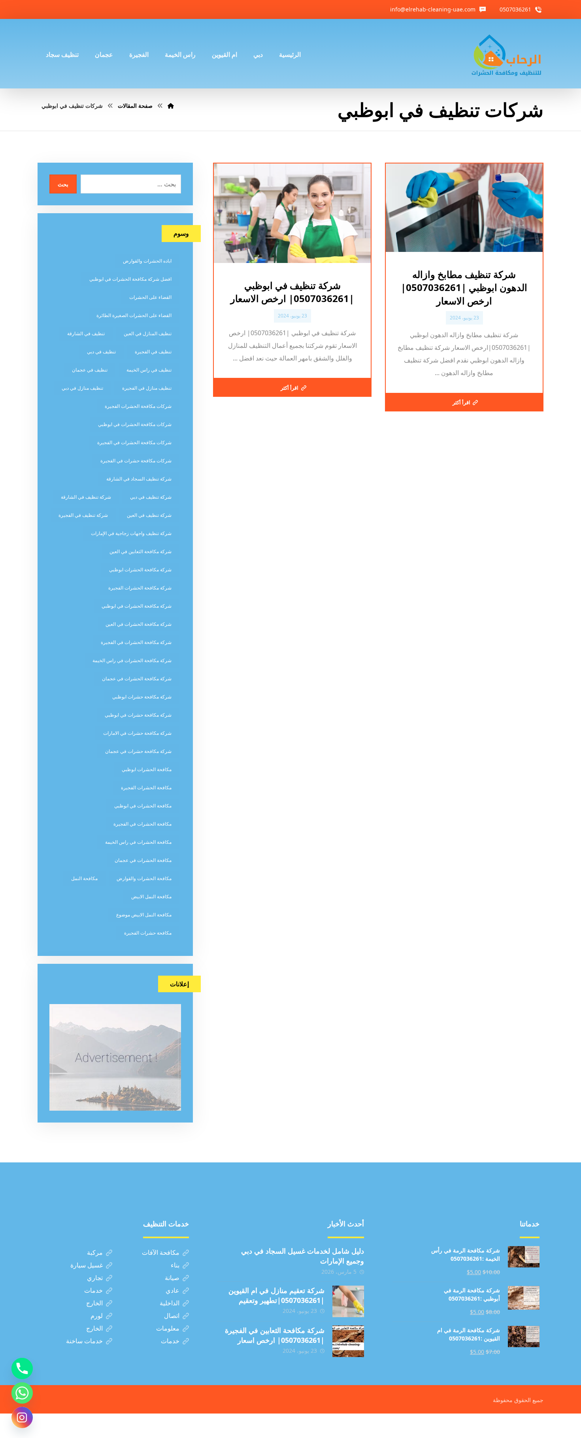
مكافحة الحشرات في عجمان (143, 860)
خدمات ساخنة (84, 1341)
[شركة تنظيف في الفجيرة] (506, 53)
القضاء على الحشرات (150, 297)
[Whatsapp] (22, 1393)
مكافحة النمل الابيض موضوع (144, 914)
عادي (172, 1290)
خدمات (93, 1290)
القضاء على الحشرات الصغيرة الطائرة (134, 315)
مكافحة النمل (84, 878)
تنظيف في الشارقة (86, 333)
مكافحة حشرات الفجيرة (148, 932)
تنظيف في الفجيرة (153, 351)
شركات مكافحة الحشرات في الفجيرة (134, 442)
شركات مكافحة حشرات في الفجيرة (136, 460)
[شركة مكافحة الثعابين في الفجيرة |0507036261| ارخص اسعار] (348, 1341)
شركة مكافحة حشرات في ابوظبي (138, 714)
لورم (97, 1315)
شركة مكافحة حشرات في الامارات (137, 733)
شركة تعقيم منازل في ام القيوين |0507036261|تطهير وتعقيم (276, 1295)
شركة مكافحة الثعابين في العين (140, 551)
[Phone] (22, 1368)
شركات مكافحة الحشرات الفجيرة (138, 406)
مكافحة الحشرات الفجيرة (146, 787)
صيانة (172, 1277)
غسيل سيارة (86, 1265)
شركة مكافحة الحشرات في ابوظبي (137, 606)
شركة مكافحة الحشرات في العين (139, 624)
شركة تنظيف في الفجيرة (83, 515)
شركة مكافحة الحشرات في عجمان (137, 678)
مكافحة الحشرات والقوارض (144, 878)
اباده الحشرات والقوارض (147, 260)
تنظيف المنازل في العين (148, 333)
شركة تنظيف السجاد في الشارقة (139, 478)
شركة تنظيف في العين (149, 515)
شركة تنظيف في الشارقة (86, 497)
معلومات (167, 1328)
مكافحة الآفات (160, 1252)
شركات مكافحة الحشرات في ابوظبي (135, 424)
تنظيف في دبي (101, 351)
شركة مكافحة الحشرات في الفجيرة (136, 642)
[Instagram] (22, 1417)
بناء (175, 1265)
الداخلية (169, 1303)
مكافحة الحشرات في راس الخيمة (138, 842)
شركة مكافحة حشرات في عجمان (138, 751)
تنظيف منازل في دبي (82, 388)
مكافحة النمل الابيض (151, 896)
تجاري (95, 1277)
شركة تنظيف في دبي (151, 497)
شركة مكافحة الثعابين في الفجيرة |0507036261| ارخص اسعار (274, 1335)
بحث (63, 184)
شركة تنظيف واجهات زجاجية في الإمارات (131, 533)
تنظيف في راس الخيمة (149, 369)
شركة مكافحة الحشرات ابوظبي (140, 569)
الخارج (94, 1303)
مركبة (95, 1252)
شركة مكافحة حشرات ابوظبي (142, 696)
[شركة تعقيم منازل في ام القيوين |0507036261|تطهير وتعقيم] (348, 1301)
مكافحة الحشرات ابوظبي (147, 769)
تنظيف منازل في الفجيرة (147, 388)
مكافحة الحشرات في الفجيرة (142, 823)
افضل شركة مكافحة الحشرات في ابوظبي (130, 279)
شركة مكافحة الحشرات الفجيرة (140, 587)
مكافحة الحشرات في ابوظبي (143, 805)
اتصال (171, 1315)
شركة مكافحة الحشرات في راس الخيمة (132, 660)
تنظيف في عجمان (90, 369)
